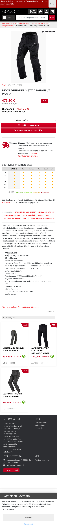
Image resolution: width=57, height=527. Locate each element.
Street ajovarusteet (40, 23)
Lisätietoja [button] (28, 524)
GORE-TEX (16, 218)
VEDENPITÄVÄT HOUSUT (33, 215)
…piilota (49, 311)
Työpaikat (39, 428)
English (38, 460)
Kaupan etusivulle (9, 23)
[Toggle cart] (52, 11)
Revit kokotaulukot (9, 307)
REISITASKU (48, 218)
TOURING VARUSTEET (12, 215)
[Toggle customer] (46, 11)
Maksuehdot (40, 425)
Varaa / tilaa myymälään (30, 130)
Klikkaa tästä (7, 202)
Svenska (45, 460)
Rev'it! (4, 85)
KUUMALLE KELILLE (46, 212)
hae (52, 17)
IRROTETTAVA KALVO (32, 218)
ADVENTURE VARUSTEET (25, 212)
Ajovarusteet (24, 23)
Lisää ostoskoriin (30, 125)
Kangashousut (8, 26)
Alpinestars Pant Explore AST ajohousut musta (40, 350)
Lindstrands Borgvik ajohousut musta (13, 349)
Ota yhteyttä (11, 470)
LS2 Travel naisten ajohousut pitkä (12, 395)
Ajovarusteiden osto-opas (28, 307)
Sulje (52, 4)
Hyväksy (28, 517)
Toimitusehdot (41, 423)
